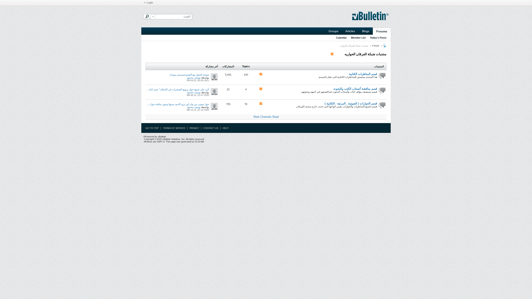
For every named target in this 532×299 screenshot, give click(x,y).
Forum (375, 45)
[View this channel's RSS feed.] (332, 54)
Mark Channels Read (266, 116)
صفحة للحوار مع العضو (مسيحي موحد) (189, 74)
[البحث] (147, 16)
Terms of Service (174, 128)
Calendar (341, 37)
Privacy (194, 128)
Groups (333, 31)
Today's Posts (378, 37)
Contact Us (210, 128)
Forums (381, 31)
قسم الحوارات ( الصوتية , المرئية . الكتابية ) (351, 103)
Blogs (365, 31)
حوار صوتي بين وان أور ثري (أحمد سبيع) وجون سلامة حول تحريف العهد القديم (169, 104)
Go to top (152, 128)
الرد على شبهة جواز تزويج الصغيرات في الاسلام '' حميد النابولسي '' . (174, 89)
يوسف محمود (194, 77)
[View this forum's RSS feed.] (261, 74)
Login (150, 2)
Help (225, 128)
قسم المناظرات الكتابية (363, 74)
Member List (358, 37)
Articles (350, 31)
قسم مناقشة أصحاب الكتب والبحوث (355, 88)
